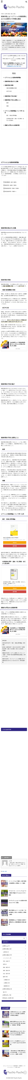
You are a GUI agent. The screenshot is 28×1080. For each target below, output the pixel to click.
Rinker (8, 538)
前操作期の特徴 (9, 85)
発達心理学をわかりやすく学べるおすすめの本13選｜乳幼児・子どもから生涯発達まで (18, 1033)
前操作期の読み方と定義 (11, 81)
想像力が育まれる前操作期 (12, 125)
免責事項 (20, 1065)
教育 (7, 102)
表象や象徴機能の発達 (11, 88)
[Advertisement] (14, 145)
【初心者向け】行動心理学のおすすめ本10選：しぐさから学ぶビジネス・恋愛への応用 (18, 1052)
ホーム (4, 1065)
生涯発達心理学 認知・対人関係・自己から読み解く (15, 119)
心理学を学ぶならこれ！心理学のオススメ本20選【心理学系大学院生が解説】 (17, 1013)
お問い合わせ (17, 1067)
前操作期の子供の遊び (11, 96)
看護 (7, 106)
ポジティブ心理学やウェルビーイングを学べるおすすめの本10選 (18, 1042)
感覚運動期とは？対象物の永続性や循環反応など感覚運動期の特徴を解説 (17, 922)
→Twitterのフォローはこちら (14, 66)
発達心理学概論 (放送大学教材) (10, 537)
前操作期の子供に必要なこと (13, 100)
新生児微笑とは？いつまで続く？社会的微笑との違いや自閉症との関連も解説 (17, 912)
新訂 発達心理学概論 (11, 115)
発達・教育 (4, 871)
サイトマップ (9, 1065)
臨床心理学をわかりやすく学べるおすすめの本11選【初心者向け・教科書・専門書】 (17, 1023)
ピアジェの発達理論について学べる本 (14, 111)
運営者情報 (16, 1065)
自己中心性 (9, 91)
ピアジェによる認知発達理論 (13, 77)
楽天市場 (15, 545)
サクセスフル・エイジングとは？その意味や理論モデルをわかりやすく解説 (17, 893)
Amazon (15, 542)
